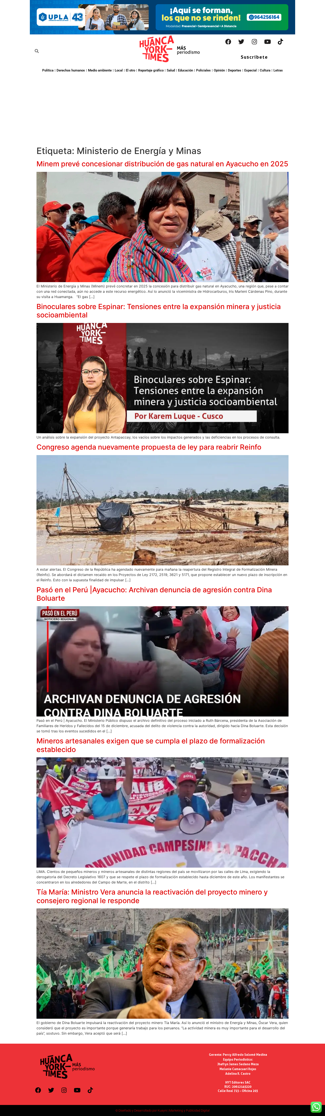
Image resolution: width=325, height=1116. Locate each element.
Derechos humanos (71, 70)
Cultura (265, 70)
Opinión (219, 70)
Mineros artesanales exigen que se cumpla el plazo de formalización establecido (150, 745)
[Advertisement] (162, 108)
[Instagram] (254, 42)
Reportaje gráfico (151, 70)
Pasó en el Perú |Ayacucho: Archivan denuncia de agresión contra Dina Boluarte (154, 593)
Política (48, 70)
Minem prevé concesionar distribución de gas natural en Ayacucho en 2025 (162, 163)
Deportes (234, 70)
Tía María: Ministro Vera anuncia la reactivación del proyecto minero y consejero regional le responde (152, 896)
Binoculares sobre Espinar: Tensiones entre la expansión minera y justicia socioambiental (158, 310)
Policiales (203, 70)
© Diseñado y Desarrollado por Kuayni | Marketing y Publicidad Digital (162, 1110)
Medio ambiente (100, 70)
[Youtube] (267, 42)
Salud (171, 70)
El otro (130, 70)
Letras (278, 70)
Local (119, 70)
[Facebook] (228, 42)
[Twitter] (241, 42)
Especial (250, 70)
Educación (185, 70)
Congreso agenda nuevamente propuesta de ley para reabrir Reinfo (148, 447)
